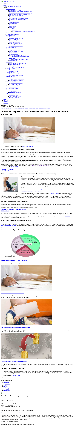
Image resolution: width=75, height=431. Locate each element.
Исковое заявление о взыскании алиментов (12, 293)
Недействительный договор (16, 73)
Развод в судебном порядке (16, 40)
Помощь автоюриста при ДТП (17, 80)
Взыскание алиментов (15, 64)
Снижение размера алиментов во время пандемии (14, 361)
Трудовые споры (10, 68)
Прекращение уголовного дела (17, 10)
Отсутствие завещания (15, 92)
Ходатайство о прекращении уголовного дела (20, 13)
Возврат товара (13, 87)
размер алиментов (54, 193)
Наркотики (12, 27)
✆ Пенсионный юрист (12, 88)
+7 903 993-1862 (16, 375)
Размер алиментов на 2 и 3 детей (17, 63)
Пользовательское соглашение (8, 426)
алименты (67, 216)
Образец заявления (14, 66)
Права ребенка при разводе (16, 46)
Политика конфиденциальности (24, 426)
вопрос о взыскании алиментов (8, 225)
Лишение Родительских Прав (16, 44)
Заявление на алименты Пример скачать (31, 191)
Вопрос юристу (13, 60)
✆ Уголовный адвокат (12, 32)
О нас (5, 5)
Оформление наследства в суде (20, 59)
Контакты (6, 103)
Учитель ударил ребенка (15, 96)
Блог (6, 385)
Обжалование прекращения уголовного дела (20, 11)
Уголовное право (10, 9)
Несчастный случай (11, 81)
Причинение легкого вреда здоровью (18, 18)
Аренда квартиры (13, 54)
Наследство (12, 58)
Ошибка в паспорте (14, 97)
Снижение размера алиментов (16, 67)
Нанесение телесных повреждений (18, 19)
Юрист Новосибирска (27, 146)
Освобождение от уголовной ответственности (24, 31)
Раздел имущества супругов (16, 38)
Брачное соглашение (14, 36)
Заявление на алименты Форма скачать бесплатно (33, 189)
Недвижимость (10, 48)
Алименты (9, 62)
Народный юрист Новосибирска (40, 165)
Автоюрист (9, 77)
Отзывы (6, 101)
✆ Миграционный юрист (12, 34)
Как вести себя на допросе (16, 15)
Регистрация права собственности (20, 56)
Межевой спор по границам (16, 75)
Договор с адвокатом (14, 84)
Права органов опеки (14, 42)
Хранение (14, 30)
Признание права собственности (17, 55)
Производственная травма (15, 83)
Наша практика (8, 388)
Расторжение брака (14, 39)
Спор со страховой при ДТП (16, 79)
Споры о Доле (12, 91)
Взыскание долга (13, 95)
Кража (11, 24)
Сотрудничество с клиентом (13, 6)
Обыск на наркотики (17, 28)
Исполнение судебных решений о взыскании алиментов (15, 327)
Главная (5, 3)
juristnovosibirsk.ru (8, 407)
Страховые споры (10, 76)
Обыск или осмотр (14, 22)
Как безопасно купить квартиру (17, 51)
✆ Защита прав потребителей (13, 85)
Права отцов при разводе (15, 43)
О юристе (7, 384)
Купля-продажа (13, 52)
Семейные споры (10, 35)
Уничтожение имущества (15, 17)
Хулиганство (12, 26)
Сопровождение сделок (15, 50)
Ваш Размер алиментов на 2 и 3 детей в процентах (14, 260)
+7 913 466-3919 (14, 166)
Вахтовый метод (13, 71)
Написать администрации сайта (9, 429)
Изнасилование (13, 23)
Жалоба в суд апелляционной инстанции (19, 14)
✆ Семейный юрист (11, 47)
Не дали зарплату (13, 69)
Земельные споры (10, 72)
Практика (6, 100)
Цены (5, 99)
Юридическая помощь (12, 93)
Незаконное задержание (15, 20)
